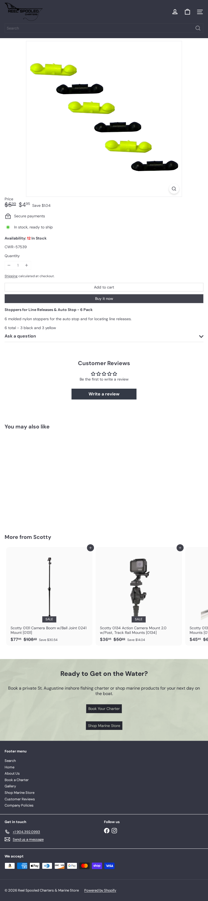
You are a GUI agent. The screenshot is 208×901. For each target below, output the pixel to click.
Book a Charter (17, 780)
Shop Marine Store (19, 792)
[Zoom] (174, 189)
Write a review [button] (104, 394)
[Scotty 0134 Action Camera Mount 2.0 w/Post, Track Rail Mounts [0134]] (139, 596)
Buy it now (104, 298)
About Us (12, 773)
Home (9, 767)
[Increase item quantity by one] (26, 265)
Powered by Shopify (100, 890)
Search (10, 760)
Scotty (42, 536)
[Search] (198, 28)
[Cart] (187, 12)
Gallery (10, 786)
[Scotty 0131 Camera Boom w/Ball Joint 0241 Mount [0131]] (49, 596)
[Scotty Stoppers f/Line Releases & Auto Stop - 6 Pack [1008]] (38, 478)
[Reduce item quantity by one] (9, 265)
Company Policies (19, 805)
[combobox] (104, 28)
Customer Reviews (20, 799)
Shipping (11, 276)
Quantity (12, 256)
